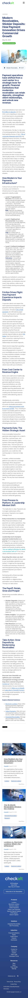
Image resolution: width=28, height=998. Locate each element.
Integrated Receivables (9, 43)
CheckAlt (6, 766)
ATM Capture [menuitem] (14, 913)
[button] (4, 67)
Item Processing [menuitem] (14, 925)
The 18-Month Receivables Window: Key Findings (12, 807)
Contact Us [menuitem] (14, 949)
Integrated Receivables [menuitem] (14, 924)
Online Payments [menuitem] (14, 907)
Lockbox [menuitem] (14, 902)
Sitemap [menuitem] (14, 968)
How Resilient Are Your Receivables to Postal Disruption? (13, 761)
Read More (21, 784)
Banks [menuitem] (14, 934)
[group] (14, 68)
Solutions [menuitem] (14, 921)
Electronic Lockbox (16, 781)
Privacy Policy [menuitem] (17, 981)
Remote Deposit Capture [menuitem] (14, 911)
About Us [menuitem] (14, 951)
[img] (19, 68)
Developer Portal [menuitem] (14, 956)
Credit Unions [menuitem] (14, 936)
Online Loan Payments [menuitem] (14, 909)
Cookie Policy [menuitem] (13, 984)
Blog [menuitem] (14, 963)
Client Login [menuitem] (14, 954)
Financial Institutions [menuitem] (14, 933)
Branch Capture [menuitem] (14, 914)
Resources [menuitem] (14, 960)
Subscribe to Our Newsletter (14, 891)
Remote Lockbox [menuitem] (14, 906)
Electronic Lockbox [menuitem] (14, 904)
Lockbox (7, 781)
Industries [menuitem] (14, 930)
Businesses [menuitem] (14, 940)
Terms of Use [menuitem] (10, 981)
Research (7, 818)
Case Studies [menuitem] (14, 967)
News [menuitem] (14, 965)
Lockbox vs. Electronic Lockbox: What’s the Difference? (13, 844)
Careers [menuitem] (14, 952)
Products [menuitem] (14, 899)
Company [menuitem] (14, 946)
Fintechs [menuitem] (14, 938)
